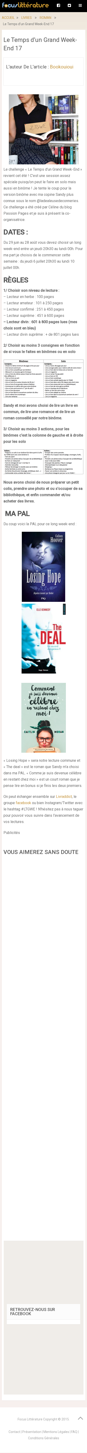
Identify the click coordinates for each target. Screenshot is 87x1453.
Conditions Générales (43, 1438)
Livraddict (64, 796)
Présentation (31, 1432)
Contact (14, 1432)
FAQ (74, 1432)
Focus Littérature (30, 1419)
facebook (23, 803)
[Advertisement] (43, 1049)
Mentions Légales (56, 1432)
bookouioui (61, 67)
